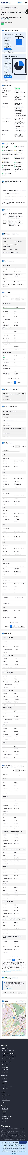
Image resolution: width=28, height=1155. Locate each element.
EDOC (16, 782)
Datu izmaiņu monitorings (8, 1058)
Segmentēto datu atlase (8, 1053)
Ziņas (3, 1102)
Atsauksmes (5, 1118)
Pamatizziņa (5, 1048)
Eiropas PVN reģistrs (20, 115)
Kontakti (4, 1121)
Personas (4, 1081)
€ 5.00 (9, 49)
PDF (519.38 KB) (17, 484)
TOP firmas (4, 1088)
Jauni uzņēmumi (6, 1099)
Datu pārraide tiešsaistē (8, 1051)
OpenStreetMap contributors (20, 1035)
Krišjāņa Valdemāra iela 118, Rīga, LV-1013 (20, 123)
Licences (4, 1113)
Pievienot (20, 992)
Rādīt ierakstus (19, 299)
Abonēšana (5, 1064)
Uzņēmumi (4, 1078)
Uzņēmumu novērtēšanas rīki (9, 1055)
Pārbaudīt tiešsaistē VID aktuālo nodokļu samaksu (19, 158)
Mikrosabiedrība (5, 19)
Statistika (4, 1111)
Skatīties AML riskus (8, 165)
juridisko (21, 1001)
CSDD (3, 1097)
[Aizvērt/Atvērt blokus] (27, 10)
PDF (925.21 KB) (17, 571)
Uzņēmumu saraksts (11, 7)
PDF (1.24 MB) (17, 501)
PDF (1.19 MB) (17, 519)
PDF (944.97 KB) (17, 554)
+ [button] (4, 1005)
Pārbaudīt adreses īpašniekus (19, 127)
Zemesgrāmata (5, 1095)
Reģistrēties (5, 1072)
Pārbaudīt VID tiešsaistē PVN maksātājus (18, 112)
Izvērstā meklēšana (6, 1086)
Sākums (3, 7)
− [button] (4, 1007)
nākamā (22, 626)
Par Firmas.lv (5, 1108)
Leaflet (12, 1035)
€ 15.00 (9, 76)
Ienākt (20, 2)
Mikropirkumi (5, 1069)
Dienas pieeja (5, 1067)
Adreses (4, 1083)
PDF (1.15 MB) (17, 536)
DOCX (16, 870)
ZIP (14, 589)
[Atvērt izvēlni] (25, 2)
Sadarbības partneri (7, 1116)
